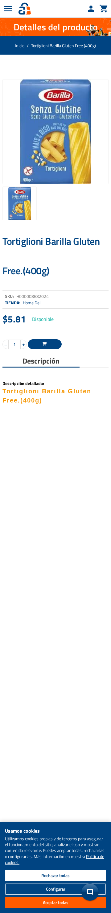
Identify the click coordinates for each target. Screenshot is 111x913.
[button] (90, 892)
